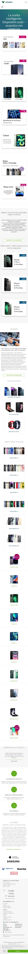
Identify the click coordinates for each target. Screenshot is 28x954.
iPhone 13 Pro (14, 605)
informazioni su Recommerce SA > (14, 849)
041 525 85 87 (6, 882)
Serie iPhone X (14, 738)
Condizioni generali (7, 919)
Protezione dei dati (7, 917)
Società (4, 904)
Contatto (5, 914)
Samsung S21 (14, 700)
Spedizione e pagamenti (8, 913)
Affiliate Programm (7, 907)
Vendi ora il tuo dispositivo (14, 240)
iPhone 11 (14, 662)
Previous (2, 758)
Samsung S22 (14, 681)
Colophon (5, 918)
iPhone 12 (14, 643)
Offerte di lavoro (6, 906)
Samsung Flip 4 (14, 719)
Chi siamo (5, 903)
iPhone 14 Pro (14, 567)
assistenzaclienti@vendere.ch (9, 884)
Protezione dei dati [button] (8, 947)
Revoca (4, 915)
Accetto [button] (18, 951)
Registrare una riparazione (14, 375)
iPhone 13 (14, 624)
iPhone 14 (14, 586)
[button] (25, 2)
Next (26, 758)
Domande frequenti (7, 911)
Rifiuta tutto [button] (4, 951)
